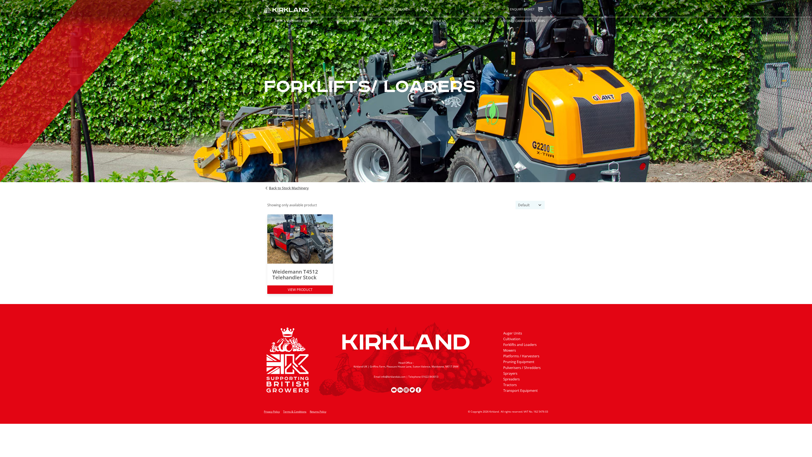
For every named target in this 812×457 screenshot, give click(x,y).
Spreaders (511, 379)
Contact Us (474, 21)
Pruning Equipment (518, 361)
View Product (300, 289)
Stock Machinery (352, 21)
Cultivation (511, 339)
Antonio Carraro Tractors (523, 21)
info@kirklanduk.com (393, 377)
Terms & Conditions (294, 411)
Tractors (510, 385)
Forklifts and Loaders (520, 344)
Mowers (509, 350)
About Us (438, 21)
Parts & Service (397, 21)
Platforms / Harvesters (521, 356)
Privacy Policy (272, 411)
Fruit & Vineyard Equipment (297, 21)
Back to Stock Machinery (289, 188)
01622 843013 (429, 377)
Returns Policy (318, 411)
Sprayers (510, 373)
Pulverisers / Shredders (522, 367)
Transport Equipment (520, 390)
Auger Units (512, 333)
